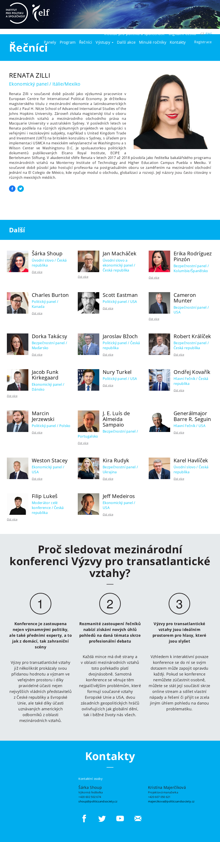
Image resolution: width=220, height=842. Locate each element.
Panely (50, 42)
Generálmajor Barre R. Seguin (192, 416)
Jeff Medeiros (119, 496)
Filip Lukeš (45, 496)
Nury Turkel (117, 371)
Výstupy (103, 42)
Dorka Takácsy (49, 336)
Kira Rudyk (116, 460)
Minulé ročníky (152, 42)
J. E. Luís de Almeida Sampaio (116, 419)
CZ (202, 34)
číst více (37, 272)
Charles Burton (50, 294)
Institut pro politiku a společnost (134, 33)
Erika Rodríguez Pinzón (193, 256)
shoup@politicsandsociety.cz (97, 801)
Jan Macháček (119, 253)
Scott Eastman (120, 294)
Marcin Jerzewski (43, 416)
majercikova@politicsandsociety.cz (171, 801)
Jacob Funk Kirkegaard (45, 374)
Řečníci (85, 42)
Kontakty (178, 42)
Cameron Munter (185, 297)
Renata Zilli (29, 75)
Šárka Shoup (47, 253)
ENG (209, 34)
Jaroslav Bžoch (120, 336)
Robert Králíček (192, 336)
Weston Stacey (49, 460)
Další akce (126, 42)
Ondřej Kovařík (192, 371)
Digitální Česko (182, 33)
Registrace (203, 42)
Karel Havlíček (191, 460)
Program (68, 42)
